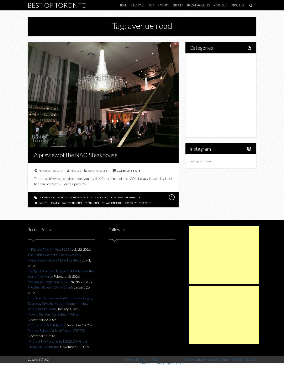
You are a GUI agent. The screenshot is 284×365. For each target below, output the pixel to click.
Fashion (163, 5)
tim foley (131, 203)
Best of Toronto (57, 5)
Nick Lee (76, 170)
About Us (238, 5)
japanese (54, 203)
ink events (41, 203)
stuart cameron (112, 203)
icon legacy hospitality (125, 197)
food (91, 170)
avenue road (47, 197)
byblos (62, 197)
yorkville (145, 203)
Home (123, 5)
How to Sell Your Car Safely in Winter (54, 314)
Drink (202, 95)
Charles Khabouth (80, 197)
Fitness (203, 74)
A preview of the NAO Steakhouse (75, 154)
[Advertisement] (224, 255)
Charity (178, 5)
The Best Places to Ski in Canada (50, 287)
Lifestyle (137, 5)
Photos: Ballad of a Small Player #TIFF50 (56, 330)
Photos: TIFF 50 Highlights (46, 325)
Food (151, 5)
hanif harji (101, 197)
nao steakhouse (72, 203)
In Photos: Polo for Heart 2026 (49, 249)
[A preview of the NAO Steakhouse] (171, 197)
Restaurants (207, 88)
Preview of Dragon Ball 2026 (48, 282)
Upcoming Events (198, 5)
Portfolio (220, 5)
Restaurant (102, 170)
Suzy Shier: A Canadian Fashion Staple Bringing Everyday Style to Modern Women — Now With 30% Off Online (60, 303)
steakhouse (92, 203)
